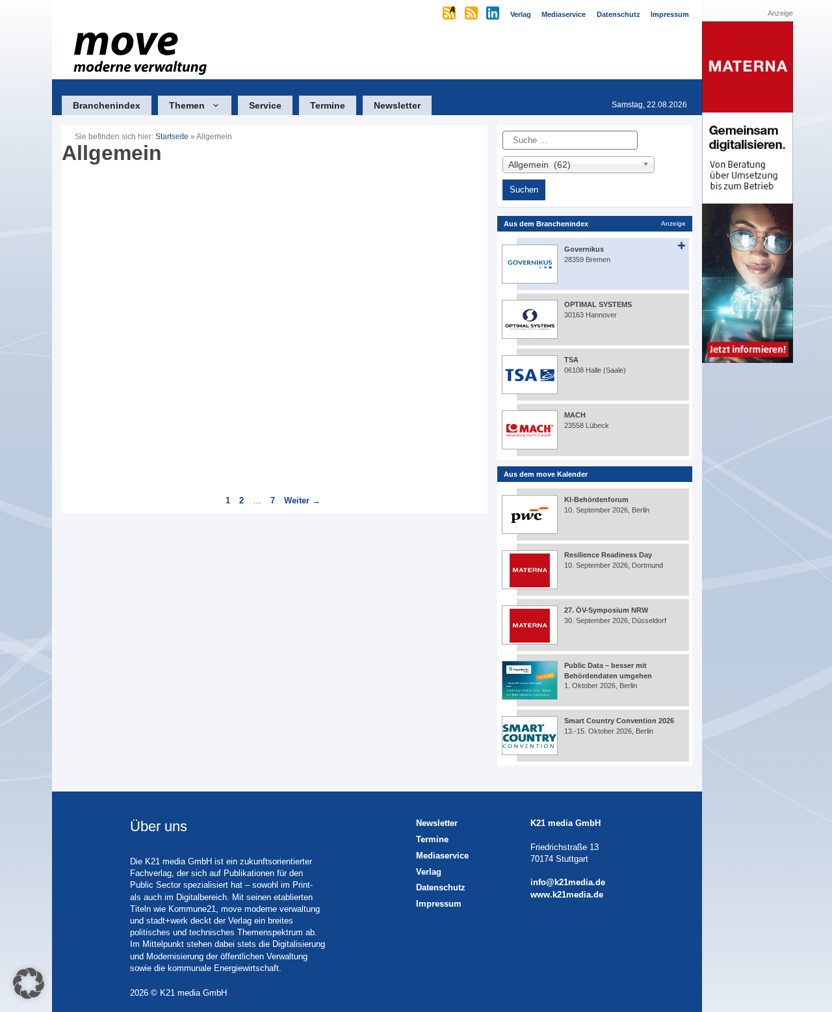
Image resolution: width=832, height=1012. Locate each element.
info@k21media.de (567, 882)
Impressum (439, 904)
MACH (575, 415)
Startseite (171, 136)
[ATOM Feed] (450, 14)
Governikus (584, 249)
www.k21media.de (566, 894)
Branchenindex (106, 105)
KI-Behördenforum (596, 499)
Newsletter (397, 105)
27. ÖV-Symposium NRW (606, 610)
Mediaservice (442, 855)
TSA (571, 360)
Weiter (302, 500)
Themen (187, 105)
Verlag (428, 872)
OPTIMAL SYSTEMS (598, 304)
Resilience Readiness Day (608, 555)
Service (265, 105)
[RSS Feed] (472, 14)
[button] (28, 983)
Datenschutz (440, 887)
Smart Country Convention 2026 (619, 721)
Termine (327, 105)
